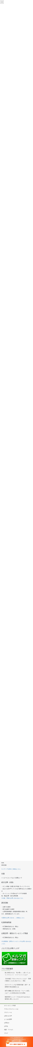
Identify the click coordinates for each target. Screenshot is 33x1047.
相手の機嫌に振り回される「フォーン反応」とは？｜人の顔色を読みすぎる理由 (17, 992)
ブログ (6, 1033)
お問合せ (6, 1022)
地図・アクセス (8, 1029)
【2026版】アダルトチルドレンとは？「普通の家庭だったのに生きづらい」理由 (18, 980)
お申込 (6, 1026)
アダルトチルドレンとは (11, 1009)
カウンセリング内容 (10, 1005)
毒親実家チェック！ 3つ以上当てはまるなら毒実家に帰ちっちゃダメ (17, 998)
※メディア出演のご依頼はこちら (11, 869)
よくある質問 (8, 1019)
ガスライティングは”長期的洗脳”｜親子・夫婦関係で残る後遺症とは (17, 986)
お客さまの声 (8, 1016)
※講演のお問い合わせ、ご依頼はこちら (12, 917)
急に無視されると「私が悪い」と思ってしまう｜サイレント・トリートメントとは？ (17, 973)
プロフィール (8, 1012)
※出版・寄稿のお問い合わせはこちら (12, 898)
